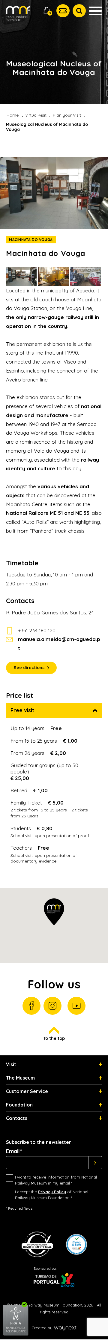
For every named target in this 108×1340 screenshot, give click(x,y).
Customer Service (27, 1091)
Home (13, 115)
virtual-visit (36, 115)
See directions (29, 667)
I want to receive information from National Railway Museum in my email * (56, 1180)
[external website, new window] (15, 1334)
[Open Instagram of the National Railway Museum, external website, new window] (53, 1006)
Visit (11, 1064)
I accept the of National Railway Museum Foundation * (51, 1194)
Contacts (16, 1118)
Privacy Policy (52, 1191)
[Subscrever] (95, 1162)
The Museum (20, 1078)
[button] (46, 11)
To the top (54, 1038)
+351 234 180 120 (37, 630)
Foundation (19, 1105)
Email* (14, 1151)
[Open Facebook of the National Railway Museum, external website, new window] (31, 1006)
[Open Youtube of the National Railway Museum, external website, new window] (77, 1006)
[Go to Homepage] (18, 17)
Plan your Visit (67, 115)
